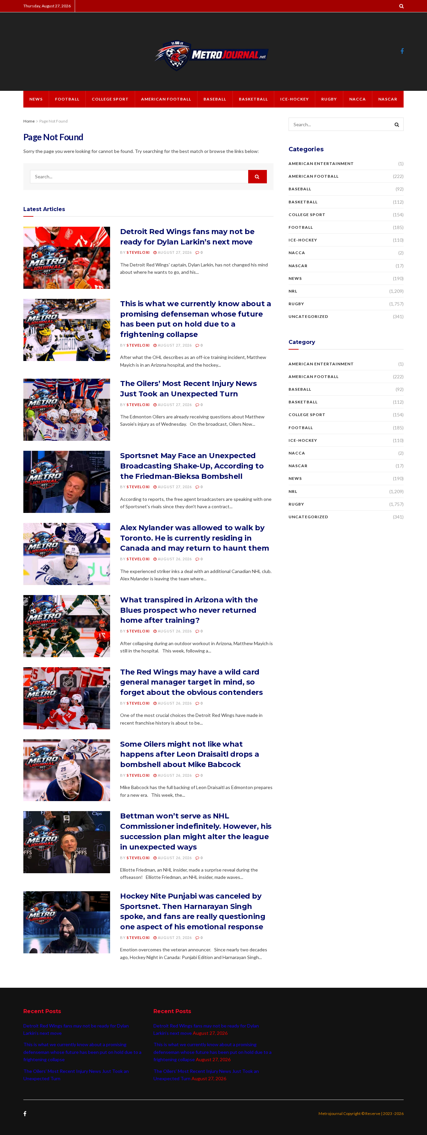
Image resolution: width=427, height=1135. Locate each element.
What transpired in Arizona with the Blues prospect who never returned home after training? (189, 610)
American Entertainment (321, 163)
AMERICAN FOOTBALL (166, 99)
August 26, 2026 (174, 559)
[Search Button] (257, 176)
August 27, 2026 (174, 252)
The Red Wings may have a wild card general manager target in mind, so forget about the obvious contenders (191, 682)
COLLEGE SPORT (110, 99)
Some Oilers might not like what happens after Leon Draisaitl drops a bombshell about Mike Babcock (189, 754)
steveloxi (138, 252)
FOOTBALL (67, 99)
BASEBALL (214, 99)
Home (29, 121)
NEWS (36, 99)
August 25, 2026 (174, 937)
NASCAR (387, 99)
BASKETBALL (253, 99)
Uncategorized (308, 316)
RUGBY (329, 99)
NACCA (357, 99)
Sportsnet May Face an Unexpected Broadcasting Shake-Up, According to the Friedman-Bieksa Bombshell (192, 466)
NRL (293, 291)
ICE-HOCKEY (294, 99)
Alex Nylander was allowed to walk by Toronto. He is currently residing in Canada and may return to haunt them (194, 538)
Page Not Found (53, 121)
